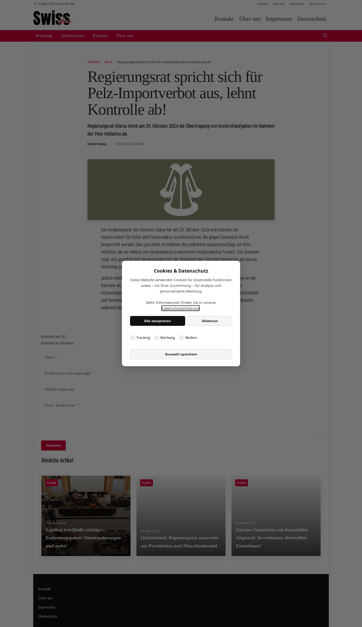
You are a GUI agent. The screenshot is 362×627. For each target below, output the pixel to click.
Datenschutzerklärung (180, 308)
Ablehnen (210, 321)
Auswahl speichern (181, 354)
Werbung (167, 337)
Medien (191, 337)
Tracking (143, 337)
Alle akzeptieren (157, 321)
